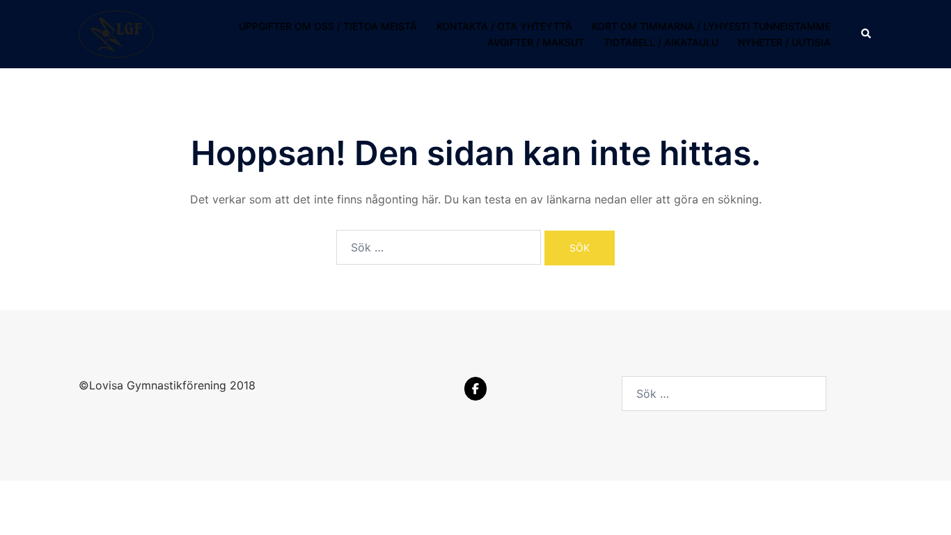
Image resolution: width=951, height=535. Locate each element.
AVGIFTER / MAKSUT (535, 42)
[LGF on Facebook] (475, 389)
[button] (866, 34)
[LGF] (116, 33)
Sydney (226, 504)
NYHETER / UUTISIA (784, 42)
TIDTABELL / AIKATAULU (661, 42)
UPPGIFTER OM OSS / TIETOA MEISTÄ (328, 26)
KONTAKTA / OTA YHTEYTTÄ (504, 26)
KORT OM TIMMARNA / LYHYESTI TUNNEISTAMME (711, 26)
